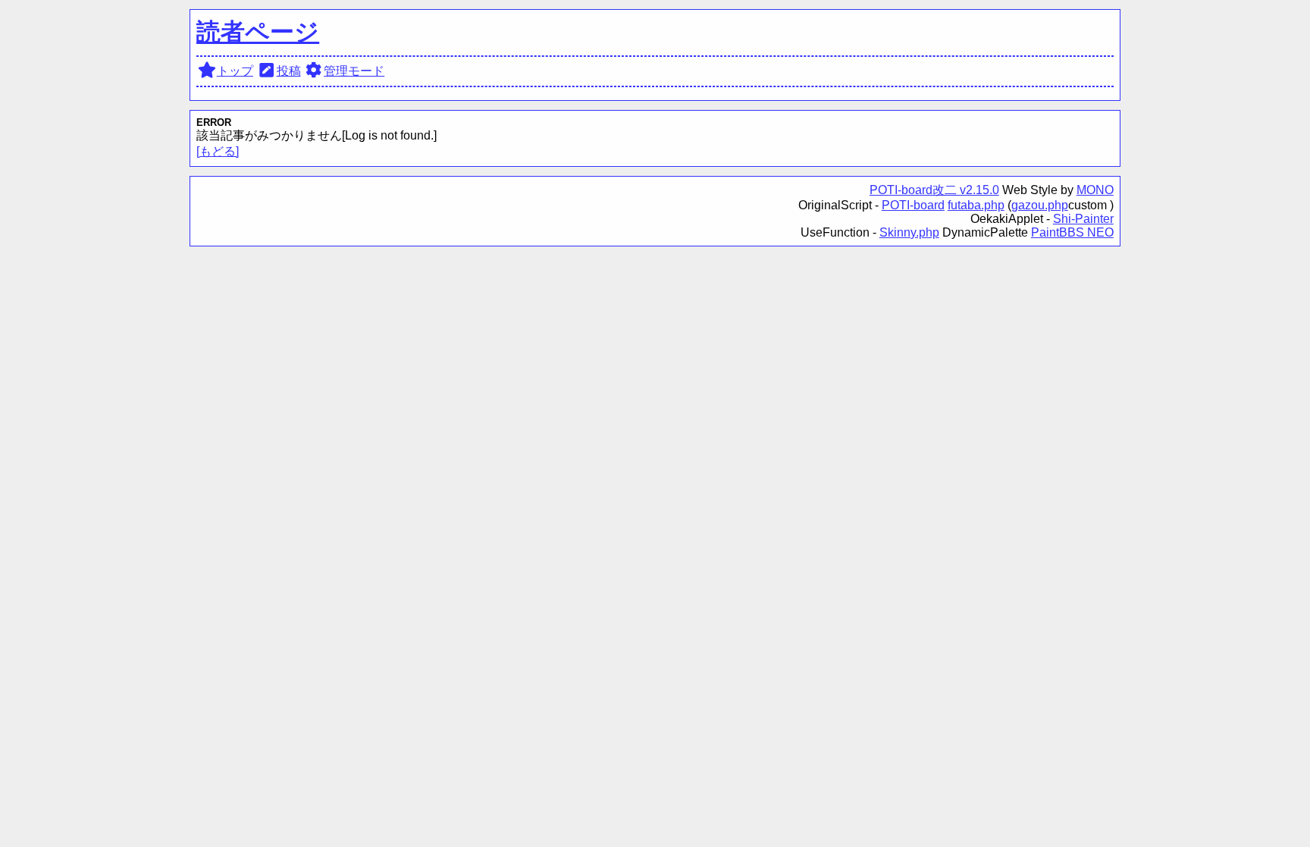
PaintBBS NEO (1072, 232)
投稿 (289, 70)
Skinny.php (909, 232)
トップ (235, 70)
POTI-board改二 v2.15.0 (934, 190)
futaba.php (976, 205)
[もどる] (217, 151)
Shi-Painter (1083, 218)
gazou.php (1039, 205)
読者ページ (257, 31)
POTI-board (913, 205)
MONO (1095, 190)
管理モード (354, 70)
